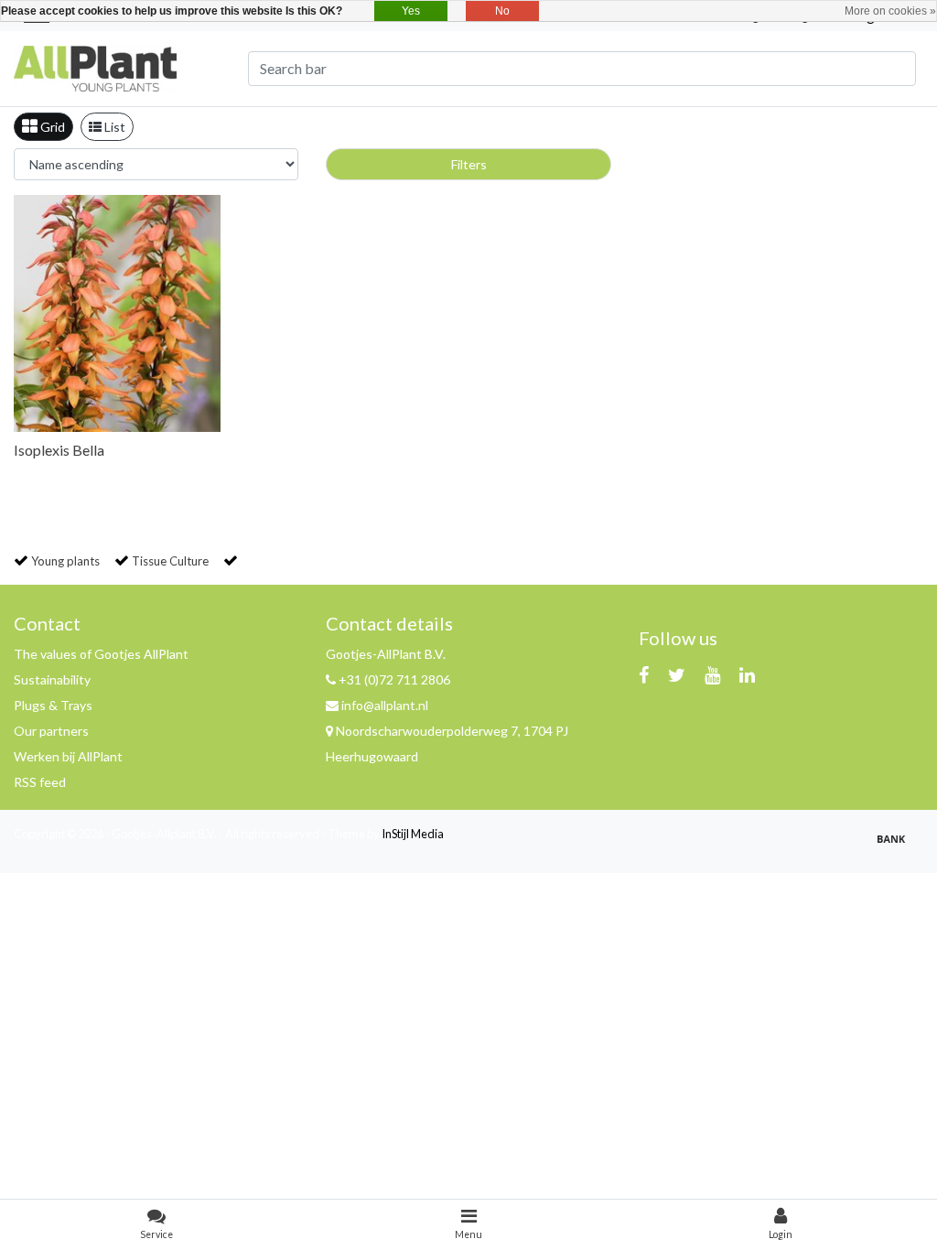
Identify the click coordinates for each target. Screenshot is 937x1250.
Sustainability (52, 679)
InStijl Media (413, 833)
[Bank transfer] (895, 846)
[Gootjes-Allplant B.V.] (95, 66)
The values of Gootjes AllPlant (101, 654)
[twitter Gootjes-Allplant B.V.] (676, 674)
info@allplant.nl (384, 705)
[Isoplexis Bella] (117, 313)
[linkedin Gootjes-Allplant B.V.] (747, 674)
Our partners (51, 730)
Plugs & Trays (53, 705)
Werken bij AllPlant (68, 756)
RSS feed (40, 782)
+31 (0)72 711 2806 (393, 679)
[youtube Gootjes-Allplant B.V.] (712, 674)
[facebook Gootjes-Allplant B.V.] (644, 674)
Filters (469, 164)
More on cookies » (890, 11)
